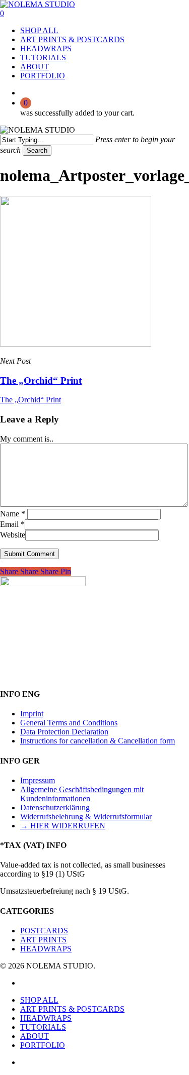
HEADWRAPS (46, 948)
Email (12, 524)
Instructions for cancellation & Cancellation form (97, 740)
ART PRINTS (43, 939)
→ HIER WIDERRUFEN (62, 825)
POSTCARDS (44, 930)
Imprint (31, 713)
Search (37, 150)
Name (12, 513)
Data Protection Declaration (64, 731)
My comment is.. (26, 439)
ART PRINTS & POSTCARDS (72, 1009)
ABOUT (34, 1036)
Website (12, 534)
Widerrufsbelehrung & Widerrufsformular (86, 816)
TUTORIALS (43, 1027)
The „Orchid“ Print (30, 399)
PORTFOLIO (42, 1045)
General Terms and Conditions (68, 722)
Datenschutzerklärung (55, 807)
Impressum (37, 780)
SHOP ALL (39, 1000)
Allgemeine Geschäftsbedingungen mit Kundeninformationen (82, 794)
